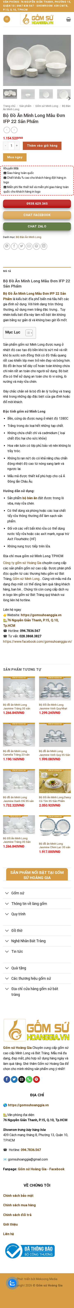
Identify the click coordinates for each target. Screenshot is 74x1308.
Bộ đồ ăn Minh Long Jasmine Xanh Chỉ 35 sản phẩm (18, 801)
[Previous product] (14, 130)
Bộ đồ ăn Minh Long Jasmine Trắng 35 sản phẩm (16, 708)
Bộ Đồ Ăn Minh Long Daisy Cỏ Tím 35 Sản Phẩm (55, 799)
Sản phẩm (25, 105)
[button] (6, 19)
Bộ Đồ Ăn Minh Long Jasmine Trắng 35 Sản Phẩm (17, 842)
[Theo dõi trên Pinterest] (36, 1079)
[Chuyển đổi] (7, 893)
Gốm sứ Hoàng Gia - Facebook (41, 1169)
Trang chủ (9, 105)
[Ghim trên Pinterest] (36, 246)
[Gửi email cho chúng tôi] (21, 1079)
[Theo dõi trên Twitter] (14, 1079)
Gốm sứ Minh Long (46, 105)
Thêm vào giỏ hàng (42, 145)
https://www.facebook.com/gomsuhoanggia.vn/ (37, 642)
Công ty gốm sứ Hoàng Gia (22, 563)
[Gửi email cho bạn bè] (29, 246)
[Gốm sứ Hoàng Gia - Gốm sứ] (37, 19)
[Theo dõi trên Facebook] (6, 1079)
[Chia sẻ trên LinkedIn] (43, 246)
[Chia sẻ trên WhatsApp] (6, 246)
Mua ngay (15, 157)
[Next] (64, 60)
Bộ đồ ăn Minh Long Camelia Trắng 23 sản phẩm (16, 754)
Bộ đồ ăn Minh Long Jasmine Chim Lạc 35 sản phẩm (54, 847)
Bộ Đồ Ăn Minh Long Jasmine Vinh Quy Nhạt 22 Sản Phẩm (53, 708)
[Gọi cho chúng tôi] (29, 1079)
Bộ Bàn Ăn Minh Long (28, 237)
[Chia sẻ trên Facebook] (14, 246)
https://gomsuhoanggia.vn (41, 615)
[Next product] (6, 130)
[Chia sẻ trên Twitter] (21, 246)
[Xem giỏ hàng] (68, 19)
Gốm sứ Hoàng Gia (17, 1048)
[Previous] (9, 60)
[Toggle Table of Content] (27, 332)
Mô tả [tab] (7, 271)
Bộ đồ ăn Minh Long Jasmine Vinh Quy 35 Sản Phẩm (54, 754)
